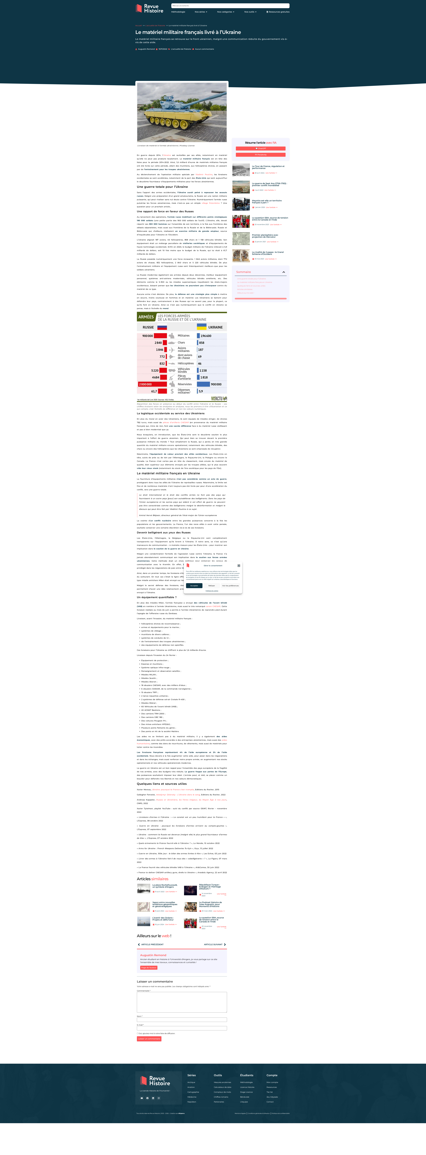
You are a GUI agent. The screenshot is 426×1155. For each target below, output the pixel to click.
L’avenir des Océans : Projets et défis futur (163, 919)
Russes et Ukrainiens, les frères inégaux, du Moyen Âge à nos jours (191, 800)
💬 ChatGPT (260, 148)
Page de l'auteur (148, 968)
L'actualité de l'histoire (181, 49)
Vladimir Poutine (204, 174)
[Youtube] (142, 1098)
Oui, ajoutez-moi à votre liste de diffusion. (156, 1033)
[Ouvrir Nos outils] (256, 11)
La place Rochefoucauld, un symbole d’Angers (164, 886)
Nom (139, 1016)
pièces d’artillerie (176, 422)
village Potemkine (211, 203)
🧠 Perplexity (261, 155)
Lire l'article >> (171, 892)
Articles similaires (244, 289)
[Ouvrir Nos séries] (207, 11)
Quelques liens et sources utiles (251, 286)
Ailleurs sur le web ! (245, 293)
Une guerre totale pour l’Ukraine (251, 279)
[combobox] (230, 5)
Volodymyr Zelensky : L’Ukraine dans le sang (178, 795)
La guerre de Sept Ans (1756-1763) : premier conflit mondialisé (269, 184)
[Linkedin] (153, 1098)
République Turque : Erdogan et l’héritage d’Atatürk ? (210, 887)
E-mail (140, 1025)
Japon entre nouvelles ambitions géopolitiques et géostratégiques (164, 904)
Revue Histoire (155, 1113)
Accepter (194, 586)
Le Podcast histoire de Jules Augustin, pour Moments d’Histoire (210, 904)
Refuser (211, 586)
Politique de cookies (212, 591)
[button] (239, 566)
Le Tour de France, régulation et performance (268, 167)
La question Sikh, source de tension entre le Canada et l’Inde (211, 919)
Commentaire (143, 991)
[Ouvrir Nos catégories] (234, 11)
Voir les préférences (230, 586)
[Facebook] (147, 1098)
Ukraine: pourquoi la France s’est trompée (173, 790)
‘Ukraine (167, 155)
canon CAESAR (213, 606)
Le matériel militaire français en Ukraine (254, 282)
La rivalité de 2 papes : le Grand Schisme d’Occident (268, 253)
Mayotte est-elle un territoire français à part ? (267, 201)
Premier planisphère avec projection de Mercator (265, 236)
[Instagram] (159, 1098)
